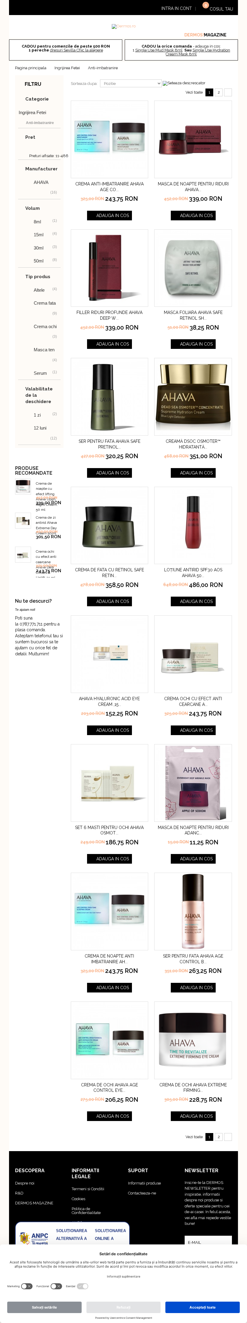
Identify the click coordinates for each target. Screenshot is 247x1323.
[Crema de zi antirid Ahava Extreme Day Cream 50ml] (23, 521)
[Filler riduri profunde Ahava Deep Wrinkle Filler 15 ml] (109, 268)
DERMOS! (194, 35)
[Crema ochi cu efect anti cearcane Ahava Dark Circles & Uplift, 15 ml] (193, 654)
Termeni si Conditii (88, 1189)
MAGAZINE (215, 35)
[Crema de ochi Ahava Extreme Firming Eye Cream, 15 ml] (193, 1040)
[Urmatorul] (228, 92)
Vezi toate (194, 92)
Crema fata (45, 303)
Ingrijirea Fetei (67, 68)
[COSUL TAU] (202, 8)
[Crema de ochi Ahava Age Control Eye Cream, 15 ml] (109, 1040)
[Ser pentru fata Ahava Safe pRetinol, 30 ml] (109, 396)
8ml (37, 221)
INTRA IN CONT (176, 8)
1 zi (37, 415)
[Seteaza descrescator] (184, 83)
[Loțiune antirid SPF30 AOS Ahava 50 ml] (193, 525)
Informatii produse (144, 1183)
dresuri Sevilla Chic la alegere (76, 50)
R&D (19, 1193)
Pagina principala (30, 68)
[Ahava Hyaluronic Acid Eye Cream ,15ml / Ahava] (109, 654)
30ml (38, 247)
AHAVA (41, 182)
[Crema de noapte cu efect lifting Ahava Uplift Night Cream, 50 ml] (23, 487)
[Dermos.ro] (124, 26)
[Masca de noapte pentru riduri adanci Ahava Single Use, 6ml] (193, 783)
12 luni (40, 427)
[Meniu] (25, 8)
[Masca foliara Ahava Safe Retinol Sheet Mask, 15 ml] (193, 268)
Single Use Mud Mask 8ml (159, 50)
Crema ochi (45, 326)
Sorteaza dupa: (84, 83)
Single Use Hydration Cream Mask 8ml (198, 52)
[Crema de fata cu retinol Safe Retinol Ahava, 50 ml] (109, 525)
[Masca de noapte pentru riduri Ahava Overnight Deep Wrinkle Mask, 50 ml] (193, 139)
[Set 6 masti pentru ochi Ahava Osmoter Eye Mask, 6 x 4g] (109, 783)
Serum (40, 373)
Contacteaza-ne (142, 1193)
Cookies (78, 1199)
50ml (38, 260)
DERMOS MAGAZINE (34, 1203)
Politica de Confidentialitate (86, 1211)
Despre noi (24, 1183)
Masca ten (44, 349)
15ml (38, 234)
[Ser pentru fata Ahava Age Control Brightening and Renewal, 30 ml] (193, 911)
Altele (39, 290)
